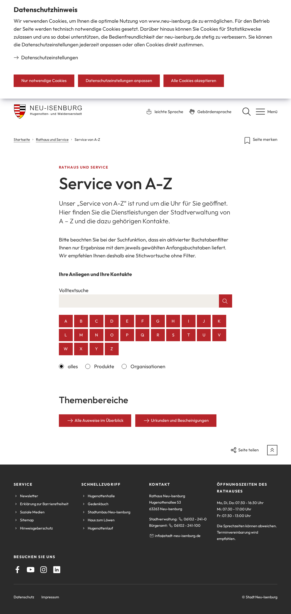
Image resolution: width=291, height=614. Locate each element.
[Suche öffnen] (246, 111)
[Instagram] (43, 569)
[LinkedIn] (56, 569)
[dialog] (145, 49)
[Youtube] (30, 569)
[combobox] (139, 301)
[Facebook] (17, 569)
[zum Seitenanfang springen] (272, 450)
